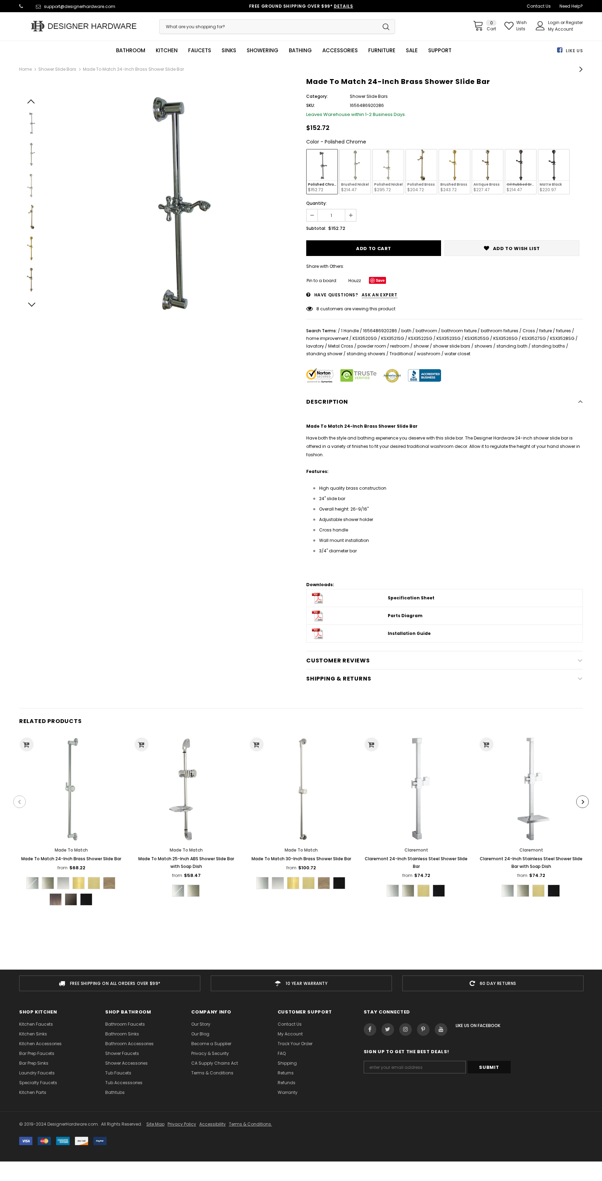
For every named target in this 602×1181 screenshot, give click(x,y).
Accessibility (212, 1124)
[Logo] (84, 26)
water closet (457, 354)
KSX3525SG (477, 338)
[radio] (322, 171)
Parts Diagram (405, 616)
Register (574, 22)
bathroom (426, 331)
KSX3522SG (420, 338)
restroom (399, 346)
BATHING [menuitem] (300, 50)
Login (554, 22)
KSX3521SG (392, 338)
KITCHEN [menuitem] (167, 50)
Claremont (416, 850)
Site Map (155, 1124)
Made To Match (71, 850)
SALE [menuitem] (412, 50)
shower (421, 346)
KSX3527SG (534, 338)
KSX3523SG (449, 338)
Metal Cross (340, 346)
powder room (371, 346)
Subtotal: (316, 228)
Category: (317, 96)
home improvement (327, 338)
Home (25, 69)
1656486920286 (380, 331)
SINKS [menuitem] (229, 50)
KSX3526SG (505, 338)
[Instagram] (405, 1029)
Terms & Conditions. (250, 1124)
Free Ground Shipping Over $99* (301, 6)
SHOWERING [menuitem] (262, 50)
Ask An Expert (380, 295)
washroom (428, 354)
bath (406, 331)
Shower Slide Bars (57, 69)
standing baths (548, 346)
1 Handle (350, 331)
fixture (545, 331)
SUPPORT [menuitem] (440, 50)
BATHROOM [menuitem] (130, 50)
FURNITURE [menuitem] (381, 50)
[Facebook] (370, 1029)
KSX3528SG (562, 338)
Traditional (401, 354)
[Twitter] (387, 1029)
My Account (560, 29)
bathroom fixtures (499, 331)
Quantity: (316, 203)
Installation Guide (409, 633)
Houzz (354, 280)
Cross (529, 331)
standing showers (366, 354)
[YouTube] (441, 1029)
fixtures (563, 331)
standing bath (511, 346)
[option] (173, 201)
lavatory (315, 346)
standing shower (324, 354)
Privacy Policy (182, 1124)
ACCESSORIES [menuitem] (340, 50)
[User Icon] (540, 25)
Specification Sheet (411, 598)
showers (483, 346)
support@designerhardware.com (79, 6)
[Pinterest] (423, 1029)
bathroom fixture (459, 331)
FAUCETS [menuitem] (199, 50)
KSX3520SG (365, 338)
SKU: (310, 105)
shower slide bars (451, 346)
